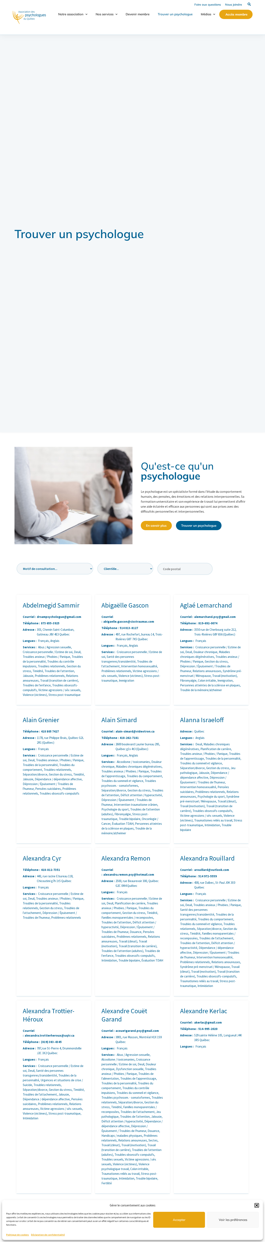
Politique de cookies (17, 1234)
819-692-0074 (207, 623)
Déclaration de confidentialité (48, 1234)
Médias (206, 14)
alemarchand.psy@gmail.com (215, 617)
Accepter (179, 1220)
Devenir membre (137, 14)
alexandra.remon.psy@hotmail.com (128, 874)
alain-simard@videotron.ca (135, 731)
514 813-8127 (129, 628)
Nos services (104, 14)
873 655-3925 (50, 623)
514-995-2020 (207, 1029)
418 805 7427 (50, 731)
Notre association (70, 14)
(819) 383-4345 (51, 1042)
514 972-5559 (207, 876)
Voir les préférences (233, 1220)
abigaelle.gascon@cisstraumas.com (128, 621)
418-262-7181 (129, 738)
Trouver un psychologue (175, 14)
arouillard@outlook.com (211, 870)
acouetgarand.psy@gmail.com (137, 1031)
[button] (257, 1205)
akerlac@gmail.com (208, 1022)
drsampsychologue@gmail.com (59, 617)
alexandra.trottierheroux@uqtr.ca (49, 1035)
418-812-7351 (50, 870)
